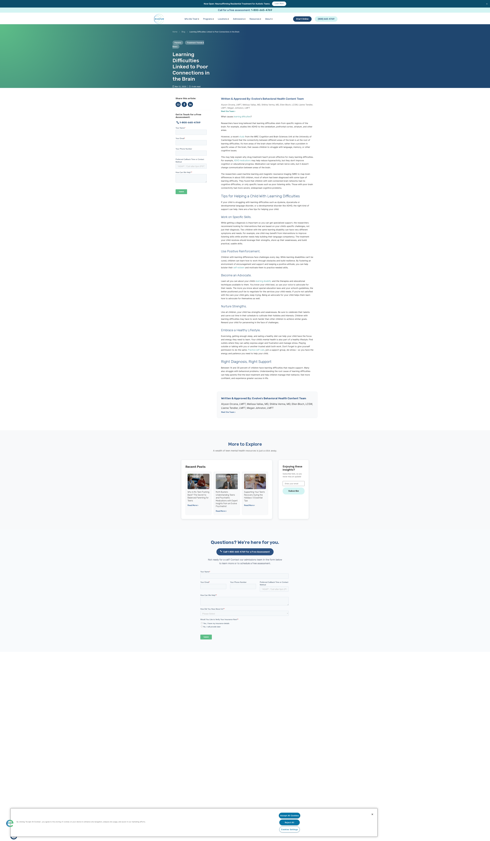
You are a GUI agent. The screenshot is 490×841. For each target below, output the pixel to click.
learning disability (263, 281)
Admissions (238, 19)
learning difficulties (242, 116)
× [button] (487, 3)
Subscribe (293, 491)
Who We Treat (191, 19)
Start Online (302, 19)
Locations (222, 19)
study (241, 136)
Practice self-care (256, 350)
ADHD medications (242, 160)
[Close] (372, 814)
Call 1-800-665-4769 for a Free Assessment (246, 552)
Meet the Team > (228, 111)
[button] (10, 823)
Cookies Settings (289, 829)
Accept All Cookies (289, 815)
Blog (183, 32)
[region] (194, 822)
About (268, 19)
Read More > (193, 505)
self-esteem (238, 267)
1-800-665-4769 (261, 10)
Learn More (279, 4)
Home (175, 32)
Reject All (289, 822)
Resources (255, 19)
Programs (207, 19)
